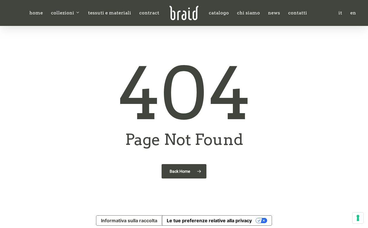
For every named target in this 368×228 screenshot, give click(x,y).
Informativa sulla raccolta (129, 220)
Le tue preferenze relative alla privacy (209, 220)
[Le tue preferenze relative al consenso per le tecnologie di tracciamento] (357, 217)
